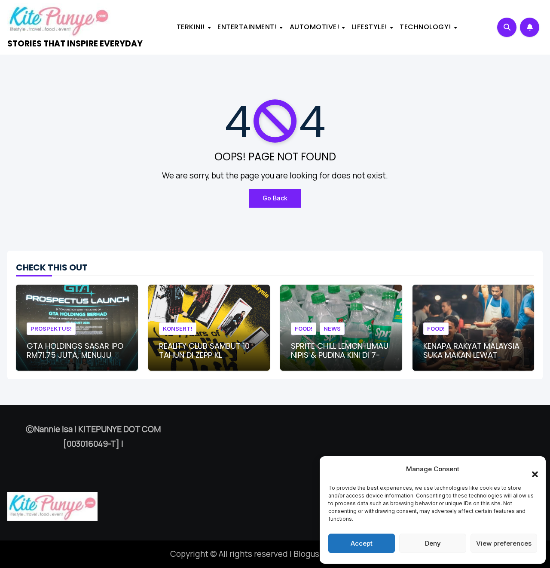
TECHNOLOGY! (426, 27)
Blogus (306, 553)
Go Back (275, 198)
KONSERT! (177, 328)
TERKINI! (192, 27)
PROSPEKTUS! (51, 328)
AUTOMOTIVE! (315, 27)
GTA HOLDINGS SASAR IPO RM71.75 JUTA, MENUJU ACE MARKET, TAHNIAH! (75, 355)
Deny (433, 543)
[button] (530, 469)
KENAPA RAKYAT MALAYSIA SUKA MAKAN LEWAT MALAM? (471, 355)
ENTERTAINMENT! (248, 27)
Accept (362, 543)
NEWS (332, 328)
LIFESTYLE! (370, 27)
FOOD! (303, 328)
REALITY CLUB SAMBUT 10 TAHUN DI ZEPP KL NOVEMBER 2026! (204, 355)
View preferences (504, 543)
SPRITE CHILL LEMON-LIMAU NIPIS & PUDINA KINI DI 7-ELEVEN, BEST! (339, 355)
